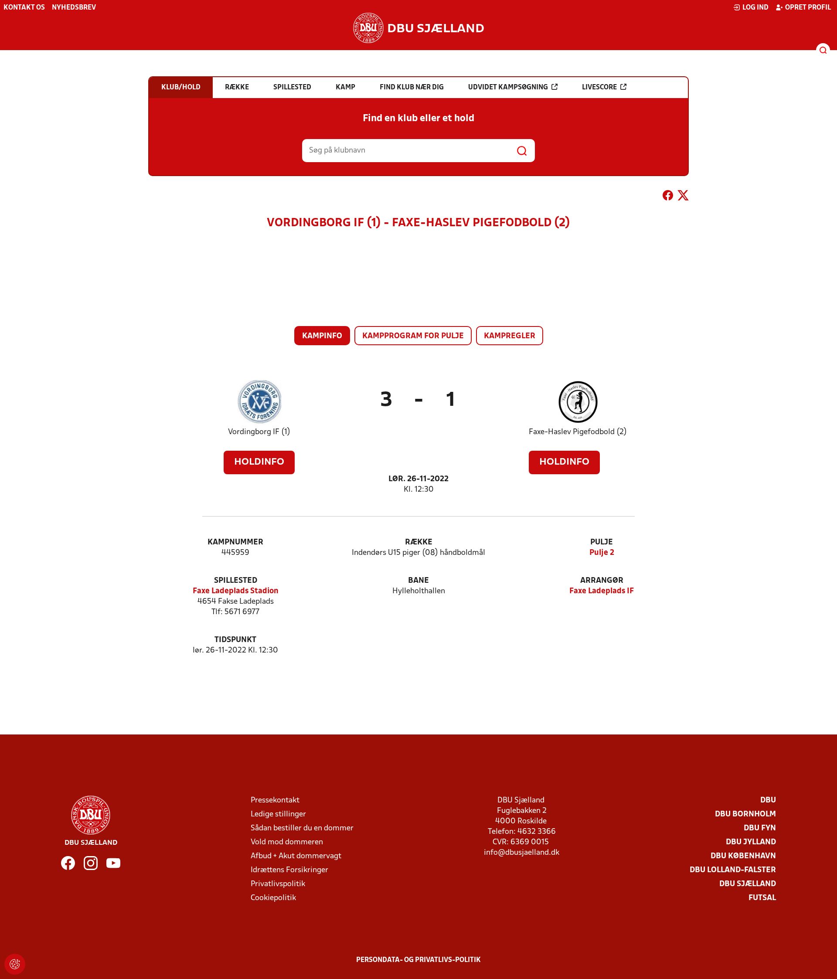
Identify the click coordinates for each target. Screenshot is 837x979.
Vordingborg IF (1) (259, 432)
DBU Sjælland (747, 884)
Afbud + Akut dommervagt (296, 856)
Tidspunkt (235, 640)
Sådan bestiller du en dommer (302, 828)
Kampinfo (322, 336)
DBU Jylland (751, 842)
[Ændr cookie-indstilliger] (14, 964)
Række (418, 542)
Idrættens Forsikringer (289, 870)
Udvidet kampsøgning (508, 88)
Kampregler (509, 336)
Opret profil (808, 8)
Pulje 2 (601, 553)
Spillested (235, 581)
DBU (768, 800)
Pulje (601, 542)
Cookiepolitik (273, 898)
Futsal (762, 898)
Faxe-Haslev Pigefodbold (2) (578, 432)
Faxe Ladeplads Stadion (236, 591)
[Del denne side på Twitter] (683, 197)
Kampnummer (235, 542)
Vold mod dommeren (287, 842)
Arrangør (601, 581)
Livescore (599, 88)
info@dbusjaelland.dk (521, 853)
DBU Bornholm (745, 814)
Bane (418, 581)
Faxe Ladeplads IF (601, 591)
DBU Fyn (760, 828)
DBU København (743, 856)
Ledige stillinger (278, 814)
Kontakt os (24, 8)
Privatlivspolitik (278, 884)
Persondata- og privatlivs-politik (418, 960)
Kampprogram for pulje (413, 336)
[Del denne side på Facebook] (668, 197)
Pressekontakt (275, 800)
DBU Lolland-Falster (733, 870)
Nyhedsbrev (74, 8)
